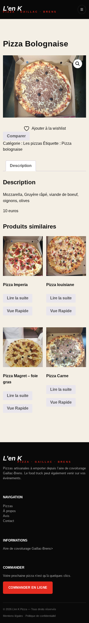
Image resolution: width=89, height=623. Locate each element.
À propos (9, 511)
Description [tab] (21, 166)
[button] (77, 63)
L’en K (30, 9)
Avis (6, 516)
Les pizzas (32, 143)
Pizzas (8, 506)
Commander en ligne (27, 587)
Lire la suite (17, 298)
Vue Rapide (17, 311)
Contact (8, 521)
